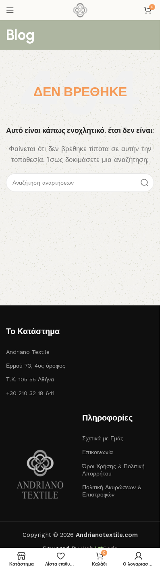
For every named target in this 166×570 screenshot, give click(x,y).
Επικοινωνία (97, 452)
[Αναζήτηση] (144, 182)
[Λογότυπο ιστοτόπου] (80, 9)
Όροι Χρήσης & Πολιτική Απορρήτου (113, 470)
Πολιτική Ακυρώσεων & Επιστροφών (111, 491)
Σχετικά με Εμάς (102, 438)
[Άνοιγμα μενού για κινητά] (10, 10)
